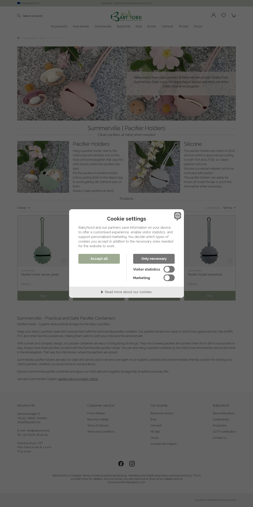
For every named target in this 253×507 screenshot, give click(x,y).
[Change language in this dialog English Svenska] (177, 216)
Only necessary (154, 259)
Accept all (99, 259)
